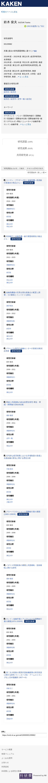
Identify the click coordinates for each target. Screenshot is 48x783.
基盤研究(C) (11, 209)
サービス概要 (7, 749)
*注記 (42, 26)
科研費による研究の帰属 (11, 771)
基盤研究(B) (11, 321)
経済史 (6, 92)
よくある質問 (7, 758)
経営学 (13, 99)
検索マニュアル (8, 754)
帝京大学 (10, 226)
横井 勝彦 (10, 415)
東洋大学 (10, 336)
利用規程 (5, 767)
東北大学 (10, 224)
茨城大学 (10, 719)
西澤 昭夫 (10, 306)
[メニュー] (45, 3)
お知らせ (5, 762)
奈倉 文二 (10, 688)
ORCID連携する (33, 26)
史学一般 (21, 99)
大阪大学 (10, 502)
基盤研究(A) (11, 431)
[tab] (25, 142)
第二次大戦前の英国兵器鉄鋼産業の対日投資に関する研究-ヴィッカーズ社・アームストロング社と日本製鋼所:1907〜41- (23, 674)
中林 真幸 (10, 469)
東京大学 (10, 499)
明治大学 (10, 446)
